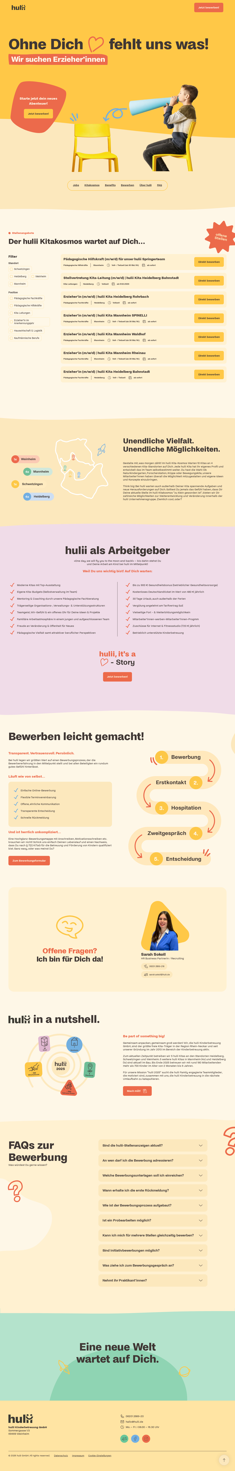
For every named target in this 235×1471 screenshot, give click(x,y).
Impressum (78, 1455)
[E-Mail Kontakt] (124, 1439)
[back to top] (224, 1460)
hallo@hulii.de (134, 1421)
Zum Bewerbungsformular (29, 860)
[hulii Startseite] (61, 1418)
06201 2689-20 (135, 1416)
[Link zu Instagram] (146, 1439)
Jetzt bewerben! (208, 7)
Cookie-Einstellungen (99, 1455)
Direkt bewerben (209, 262)
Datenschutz (61, 1455)
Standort (13, 263)
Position (13, 292)
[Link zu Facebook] (135, 1439)
